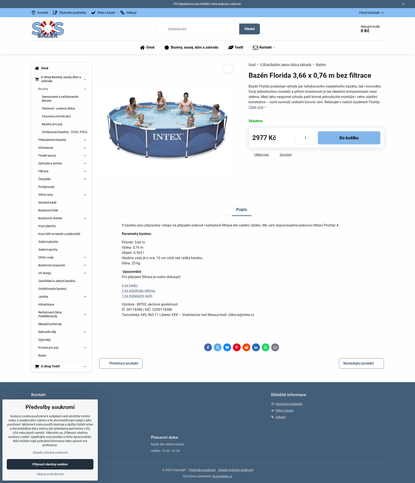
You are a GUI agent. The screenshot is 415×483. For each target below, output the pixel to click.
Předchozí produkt (123, 363)
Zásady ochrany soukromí (235, 470)
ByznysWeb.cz (222, 476)
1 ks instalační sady (137, 296)
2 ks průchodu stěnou (138, 291)
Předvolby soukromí (202, 470)
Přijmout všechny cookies (50, 464)
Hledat (249, 29)
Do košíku (349, 137)
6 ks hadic (129, 285)
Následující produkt (358, 363)
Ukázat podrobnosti (50, 474)
